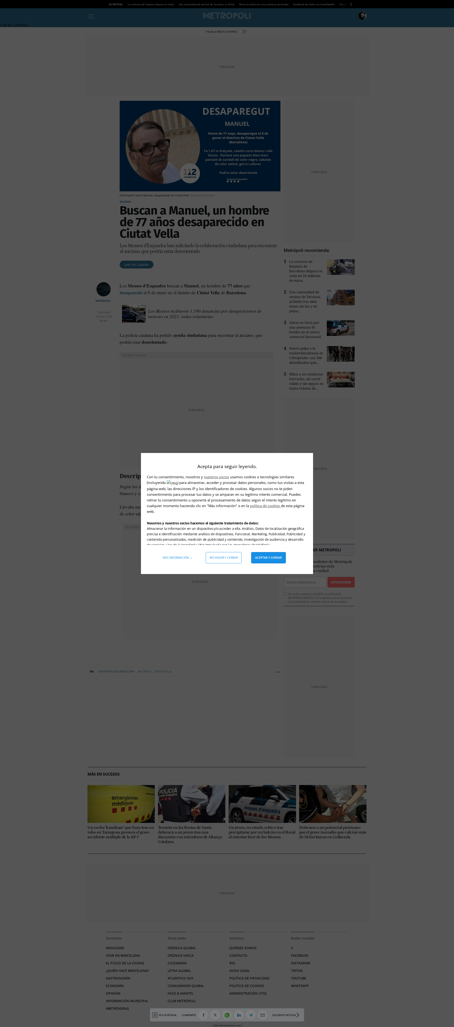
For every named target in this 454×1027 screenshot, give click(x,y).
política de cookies (265, 505)
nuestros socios (216, 476)
